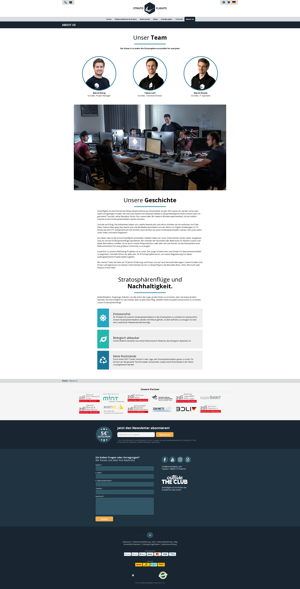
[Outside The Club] (175, 479)
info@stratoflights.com (172, 466)
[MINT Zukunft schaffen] (113, 397)
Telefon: (99, 488)
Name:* (99, 465)
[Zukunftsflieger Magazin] (162, 409)
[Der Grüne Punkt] (163, 575)
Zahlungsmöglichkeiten (151, 544)
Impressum (127, 542)
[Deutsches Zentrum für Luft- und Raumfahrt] (162, 397)
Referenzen (145, 19)
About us (190, 19)
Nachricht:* (100, 496)
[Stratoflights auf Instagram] (180, 459)
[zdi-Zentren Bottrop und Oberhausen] (89, 409)
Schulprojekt (166, 19)
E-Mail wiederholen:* (104, 480)
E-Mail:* (99, 473)
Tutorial (179, 19)
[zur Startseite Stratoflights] (150, 8)
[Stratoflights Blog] (188, 459)
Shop (155, 19)
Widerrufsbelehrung (164, 542)
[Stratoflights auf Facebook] (165, 459)
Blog (175, 542)
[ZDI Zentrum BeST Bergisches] (138, 409)
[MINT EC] (113, 409)
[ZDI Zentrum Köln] (138, 397)
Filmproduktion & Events (126, 19)
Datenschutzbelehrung (141, 542)
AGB (153, 542)
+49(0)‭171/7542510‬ (177, 469)
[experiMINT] (210, 397)
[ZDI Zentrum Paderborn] (210, 409)
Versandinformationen (132, 544)
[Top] (150, 535)
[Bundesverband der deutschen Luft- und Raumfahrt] (186, 409)
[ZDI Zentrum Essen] (89, 397)
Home (108, 19)
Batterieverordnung (169, 544)
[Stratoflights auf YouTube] (172, 459)
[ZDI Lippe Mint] (186, 397)
